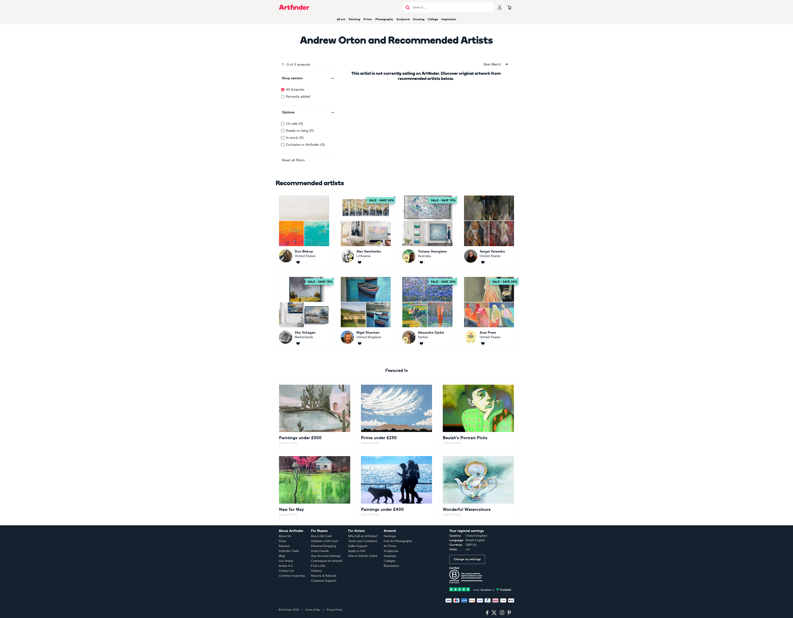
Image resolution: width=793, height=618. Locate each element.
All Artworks (295, 89)
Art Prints (390, 546)
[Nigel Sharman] (365, 312)
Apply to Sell (356, 551)
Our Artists (286, 561)
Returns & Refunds (324, 576)
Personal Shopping (323, 546)
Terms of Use (312, 609)
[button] (308, 78)
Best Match (492, 64)
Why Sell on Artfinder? (363, 536)
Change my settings (467, 559)
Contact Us (286, 571)
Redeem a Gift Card (324, 541)
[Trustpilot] (480, 589)
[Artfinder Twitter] (494, 613)
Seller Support (357, 546)
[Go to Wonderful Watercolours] (478, 486)
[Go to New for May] (315, 486)
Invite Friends (320, 551)
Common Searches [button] (292, 576)
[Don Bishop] (304, 230)
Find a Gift (318, 566)
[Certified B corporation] (465, 575)
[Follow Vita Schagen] (298, 343)
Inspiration (448, 19)
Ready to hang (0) (300, 131)
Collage (433, 19)
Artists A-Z (286, 566)
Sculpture (403, 19)
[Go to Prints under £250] (397, 415)
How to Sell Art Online (363, 556)
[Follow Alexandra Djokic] (421, 343)
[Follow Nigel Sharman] (359, 343)
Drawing (418, 19)
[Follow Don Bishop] (298, 262)
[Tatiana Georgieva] (427, 230)
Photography (384, 19)
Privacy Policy (334, 609)
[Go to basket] (509, 7)
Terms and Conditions (362, 541)
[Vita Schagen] (304, 312)
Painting (354, 19)
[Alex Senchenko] (365, 230)
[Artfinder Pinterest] (509, 613)
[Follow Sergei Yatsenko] (483, 262)
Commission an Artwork (326, 561)
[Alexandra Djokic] (427, 312)
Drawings (390, 556)
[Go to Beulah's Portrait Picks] (478, 415)
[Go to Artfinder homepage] (294, 7)
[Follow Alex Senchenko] (359, 262)
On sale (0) (294, 124)
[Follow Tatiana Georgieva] (421, 262)
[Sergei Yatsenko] (489, 230)
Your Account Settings (326, 556)
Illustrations (391, 566)
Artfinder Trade (289, 551)
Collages (389, 561)
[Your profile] (499, 7)
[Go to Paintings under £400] (397, 486)
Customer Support (323, 580)
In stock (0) (295, 138)
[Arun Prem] (489, 312)
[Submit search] (407, 7)
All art (341, 19)
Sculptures (391, 551)
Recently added (298, 96)
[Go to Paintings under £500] (315, 415)
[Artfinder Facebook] (487, 613)
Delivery (316, 571)
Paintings (390, 536)
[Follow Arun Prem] (483, 343)
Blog (282, 556)
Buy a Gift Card (321, 536)
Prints (367, 19)
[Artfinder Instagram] (502, 613)
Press (282, 541)
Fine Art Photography (398, 541)
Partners (284, 546)
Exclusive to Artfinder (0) (305, 145)
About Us (285, 536)
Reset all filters (293, 160)
